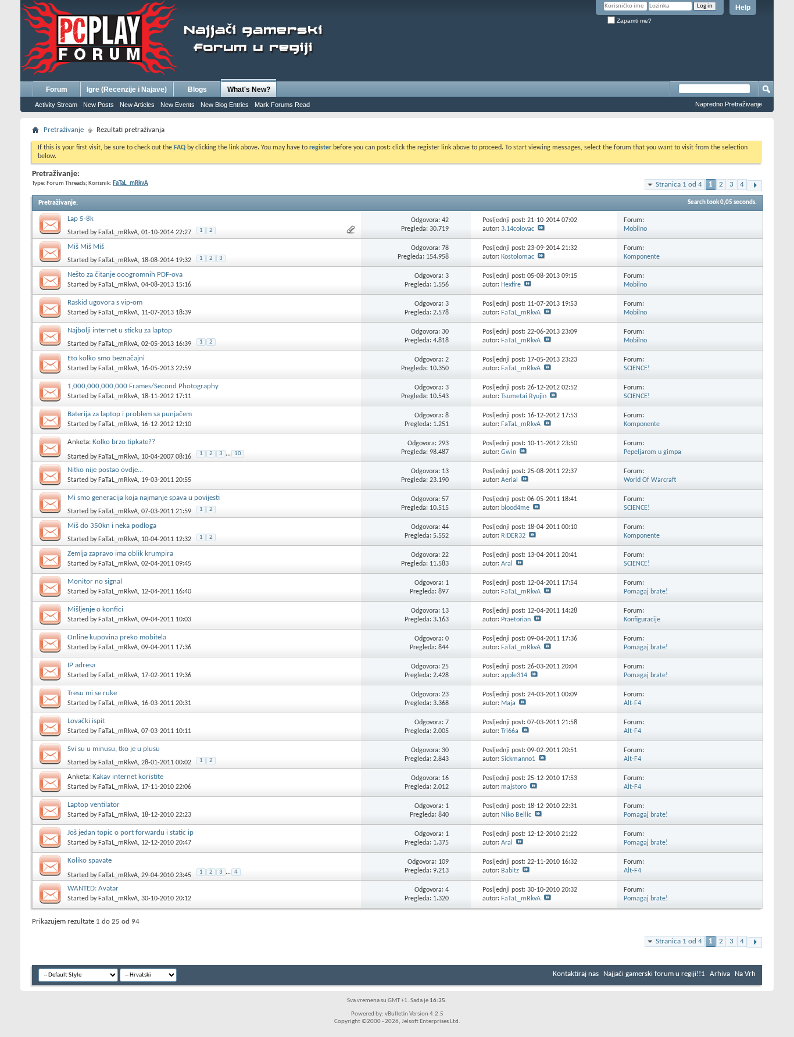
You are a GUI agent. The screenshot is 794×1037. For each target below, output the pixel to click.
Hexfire (511, 284)
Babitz (510, 870)
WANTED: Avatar (93, 888)
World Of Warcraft (650, 480)
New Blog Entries (225, 104)
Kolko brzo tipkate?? (123, 442)
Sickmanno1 (518, 759)
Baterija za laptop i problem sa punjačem (129, 414)
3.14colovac (517, 229)
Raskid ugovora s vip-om (104, 302)
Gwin (508, 452)
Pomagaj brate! (646, 591)
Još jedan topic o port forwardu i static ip (130, 832)
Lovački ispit (86, 721)
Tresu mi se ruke (92, 693)
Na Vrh (745, 974)
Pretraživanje (64, 130)
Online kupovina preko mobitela (116, 637)
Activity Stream (56, 104)
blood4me (515, 508)
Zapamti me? (633, 20)
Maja (508, 703)
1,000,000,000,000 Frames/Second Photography (143, 386)
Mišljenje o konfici (95, 609)
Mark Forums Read (282, 104)
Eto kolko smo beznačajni (106, 358)
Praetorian (516, 619)
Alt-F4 (632, 703)
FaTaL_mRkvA (118, 232)
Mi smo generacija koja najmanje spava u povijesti (143, 498)
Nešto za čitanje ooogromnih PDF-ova (125, 274)
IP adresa (81, 665)
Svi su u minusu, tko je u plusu (113, 749)
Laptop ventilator (93, 805)
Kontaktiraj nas (576, 974)
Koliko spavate (89, 860)
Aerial (509, 480)
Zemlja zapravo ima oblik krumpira (120, 553)
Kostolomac (517, 256)
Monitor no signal (94, 581)
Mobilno (635, 229)
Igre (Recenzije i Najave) (127, 89)
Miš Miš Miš (85, 247)
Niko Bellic (516, 814)
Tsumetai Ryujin (523, 396)
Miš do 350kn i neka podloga (111, 526)
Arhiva (720, 974)
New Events (177, 104)
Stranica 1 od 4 (679, 184)
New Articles (137, 104)
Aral (507, 563)
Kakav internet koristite (127, 777)
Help (742, 7)
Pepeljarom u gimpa (652, 452)
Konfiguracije (642, 619)
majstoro (514, 787)
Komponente (642, 256)
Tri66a (509, 731)
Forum (56, 89)
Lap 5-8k (80, 219)
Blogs (197, 89)
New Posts (98, 104)
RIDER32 (513, 535)
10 (237, 453)
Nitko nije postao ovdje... (105, 470)
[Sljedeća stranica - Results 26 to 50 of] (754, 185)
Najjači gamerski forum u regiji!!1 (654, 974)
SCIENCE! (637, 368)
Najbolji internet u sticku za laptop (119, 330)
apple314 (514, 675)
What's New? (248, 89)
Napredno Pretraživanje (728, 104)
